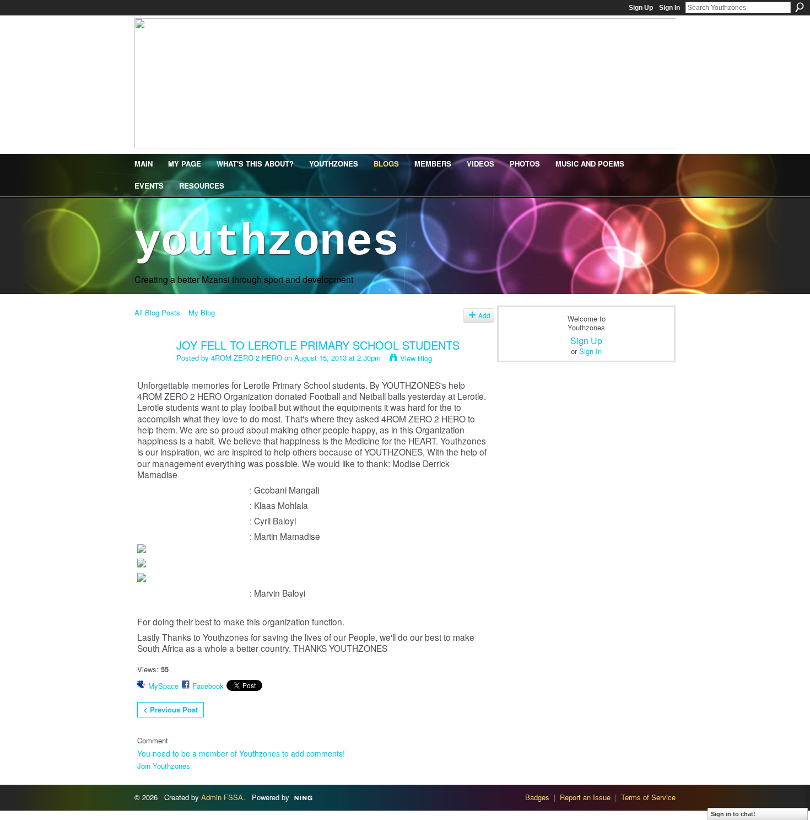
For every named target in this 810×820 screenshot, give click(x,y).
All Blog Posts (157, 312)
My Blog (201, 312)
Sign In (669, 8)
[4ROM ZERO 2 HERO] (152, 368)
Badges (537, 797)
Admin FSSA (222, 797)
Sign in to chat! (733, 814)
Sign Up (641, 8)
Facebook (208, 685)
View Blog (416, 358)
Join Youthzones (163, 765)
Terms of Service (648, 797)
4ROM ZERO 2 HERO (246, 357)
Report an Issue (585, 797)
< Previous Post (170, 709)
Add (484, 315)
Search (799, 7)
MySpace (163, 685)
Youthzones (266, 242)
